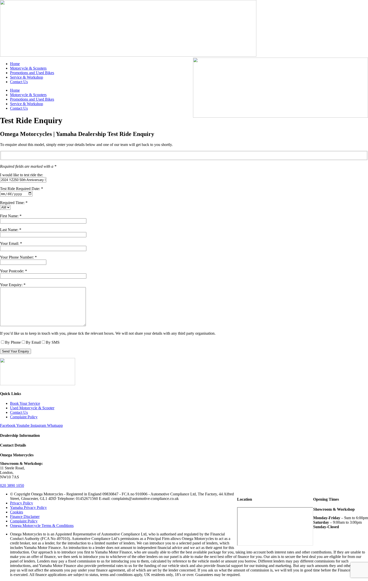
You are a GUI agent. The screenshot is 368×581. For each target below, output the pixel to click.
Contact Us (19, 82)
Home (15, 64)
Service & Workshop (26, 77)
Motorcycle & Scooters (28, 68)
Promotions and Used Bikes (32, 73)
